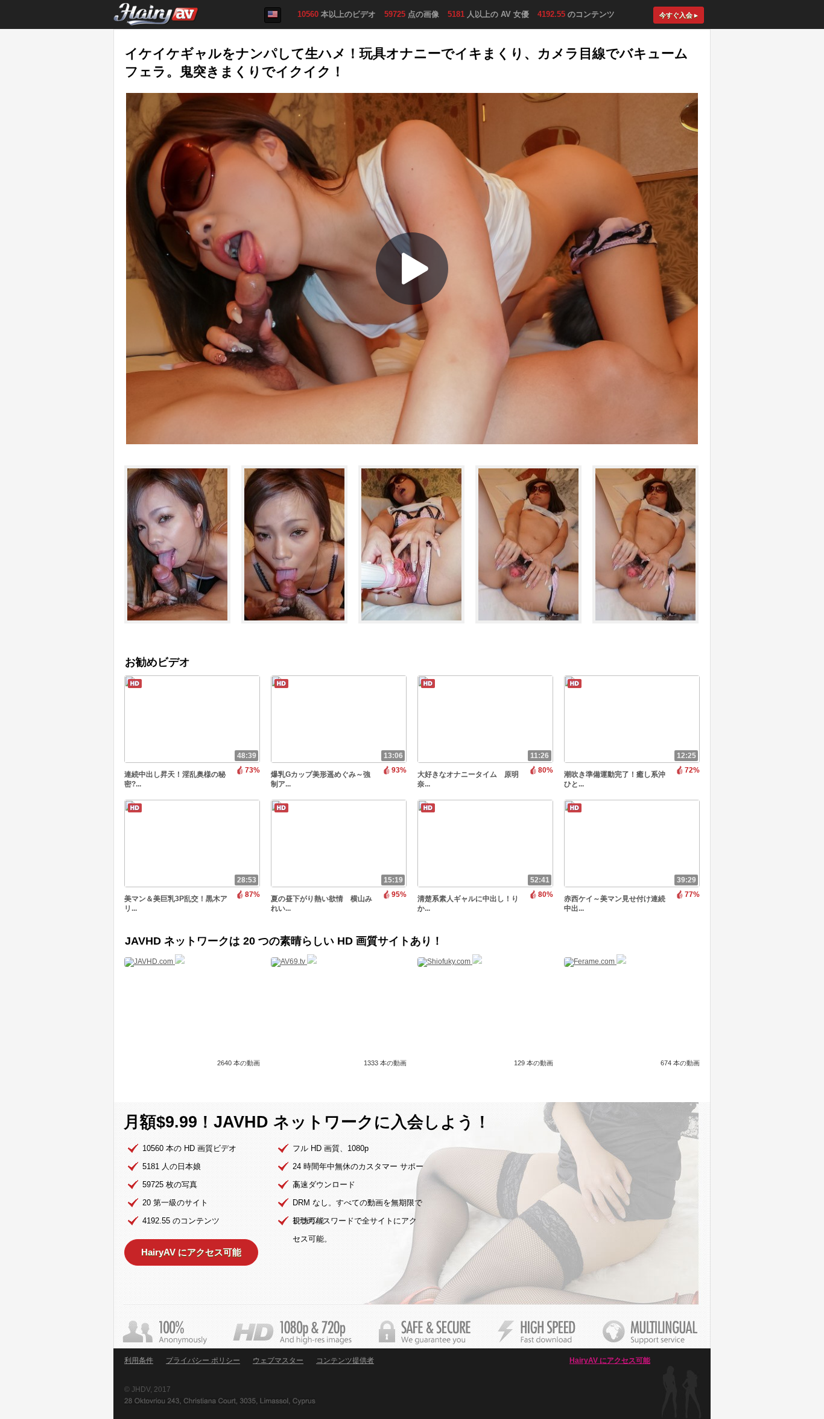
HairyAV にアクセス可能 (191, 1252)
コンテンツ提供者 (345, 1360)
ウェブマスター (278, 1360)
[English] (272, 15)
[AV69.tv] (294, 961)
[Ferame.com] (595, 961)
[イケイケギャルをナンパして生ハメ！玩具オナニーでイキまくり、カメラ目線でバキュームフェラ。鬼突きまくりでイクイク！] (182, 629)
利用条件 (138, 1360)
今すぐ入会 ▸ (678, 15)
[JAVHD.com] (154, 961)
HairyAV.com (155, 15)
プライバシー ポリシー (203, 1360)
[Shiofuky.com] (449, 961)
